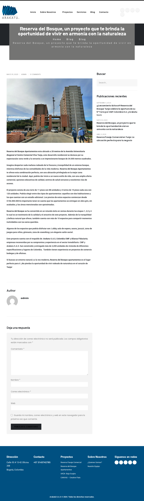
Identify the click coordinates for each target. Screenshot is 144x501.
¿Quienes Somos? (95, 462)
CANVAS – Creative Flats (70, 477)
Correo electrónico (21, 391)
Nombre (15, 379)
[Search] (134, 82)
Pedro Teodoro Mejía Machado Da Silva (72, 484)
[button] (114, 12)
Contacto (103, 12)
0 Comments (35, 74)
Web (13, 403)
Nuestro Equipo (94, 466)
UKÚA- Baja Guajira (68, 474)
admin (23, 74)
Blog (92, 12)
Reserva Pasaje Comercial (71, 462)
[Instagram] (132, 10)
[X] (122, 10)
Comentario (17, 349)
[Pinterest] (127, 10)
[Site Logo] (10, 12)
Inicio (33, 12)
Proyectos (67, 12)
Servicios (81, 12)
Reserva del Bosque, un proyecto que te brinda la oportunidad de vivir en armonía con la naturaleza (116, 126)
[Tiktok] (122, 14)
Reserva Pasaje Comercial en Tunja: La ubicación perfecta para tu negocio (115, 139)
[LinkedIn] (137, 10)
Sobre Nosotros (48, 12)
